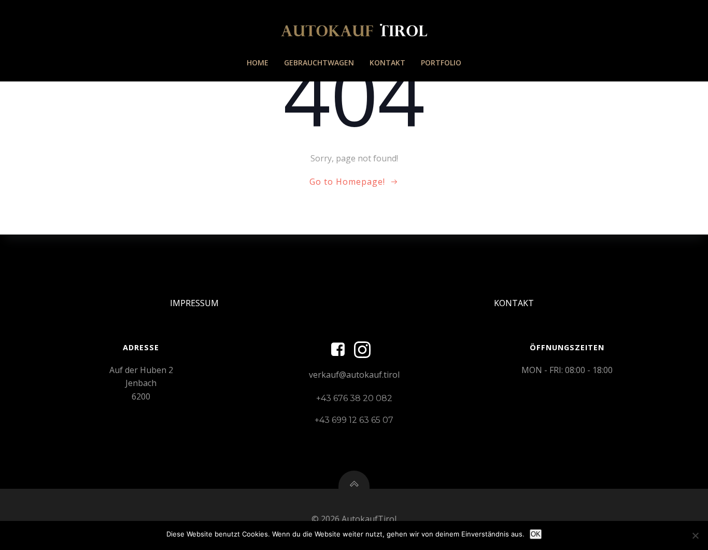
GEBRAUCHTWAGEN (319, 62)
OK (536, 534)
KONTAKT (387, 62)
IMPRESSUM (194, 303)
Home (257, 62)
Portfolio (441, 62)
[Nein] (695, 535)
